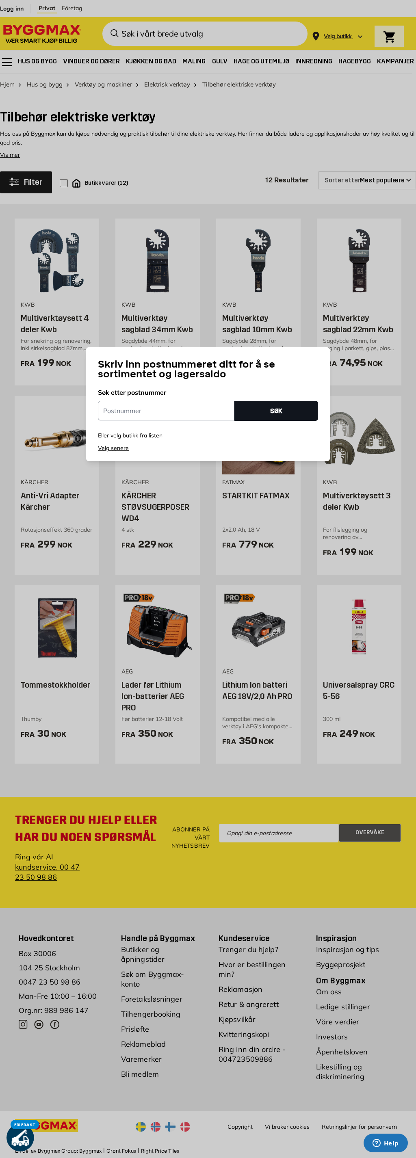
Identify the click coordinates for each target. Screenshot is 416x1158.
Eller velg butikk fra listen (130, 435)
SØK (276, 411)
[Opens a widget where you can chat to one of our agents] (385, 1144)
